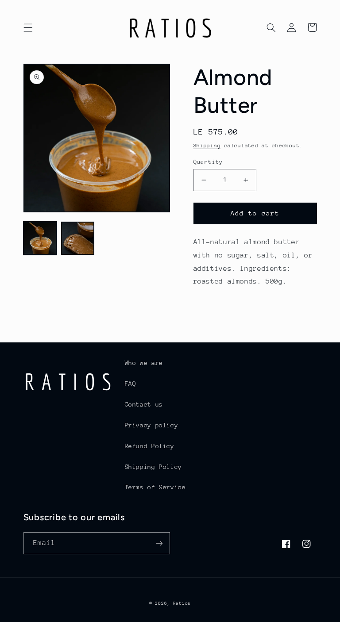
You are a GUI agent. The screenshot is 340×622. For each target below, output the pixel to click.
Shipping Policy (153, 466)
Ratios (182, 603)
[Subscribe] (159, 543)
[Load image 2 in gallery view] (77, 238)
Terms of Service (155, 487)
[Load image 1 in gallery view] (40, 238)
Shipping (207, 145)
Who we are (144, 362)
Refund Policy (149, 445)
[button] (28, 27)
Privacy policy (151, 425)
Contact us (144, 404)
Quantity (208, 161)
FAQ (130, 383)
